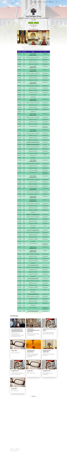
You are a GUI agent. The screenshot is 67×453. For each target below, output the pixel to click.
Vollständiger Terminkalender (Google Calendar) (33, 312)
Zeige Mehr (33, 396)
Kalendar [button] (30, 22)
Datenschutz (17, 448)
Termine (46, 1)
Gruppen (40, 1)
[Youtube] (35, 19)
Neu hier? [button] (36, 22)
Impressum (12, 448)
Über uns (51, 1)
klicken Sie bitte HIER (41, 46)
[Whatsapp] (33, 19)
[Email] (32, 19)
